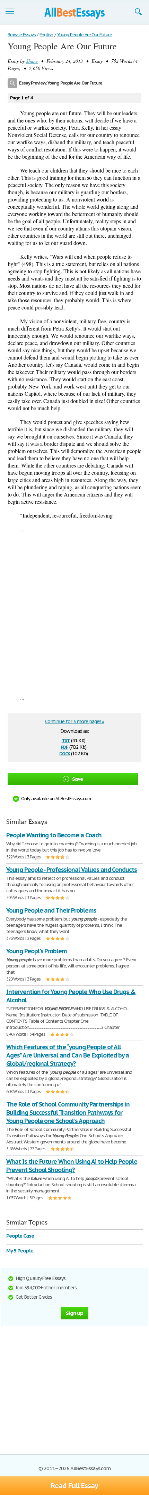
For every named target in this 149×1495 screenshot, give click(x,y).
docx (64, 753)
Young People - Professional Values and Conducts (71, 870)
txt (66, 740)
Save (77, 779)
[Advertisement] (74, 613)
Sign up (74, 1313)
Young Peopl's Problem (36, 951)
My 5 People (19, 1250)
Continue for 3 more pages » (74, 721)
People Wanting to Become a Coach (54, 835)
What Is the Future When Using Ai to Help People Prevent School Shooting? (71, 1166)
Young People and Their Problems (51, 910)
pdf (64, 746)
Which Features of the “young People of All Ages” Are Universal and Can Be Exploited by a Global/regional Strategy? (67, 1055)
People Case (20, 1235)
